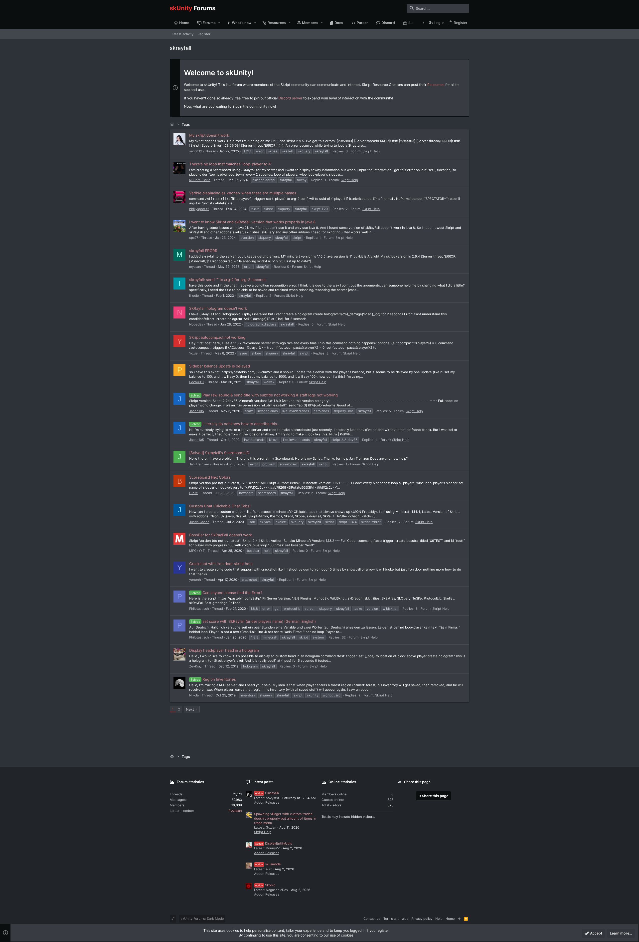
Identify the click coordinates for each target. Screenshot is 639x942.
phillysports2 (199, 209)
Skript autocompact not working (217, 337)
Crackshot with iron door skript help (221, 563)
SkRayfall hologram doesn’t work (218, 308)
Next (190, 709)
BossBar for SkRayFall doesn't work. (221, 535)
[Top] (459, 918)
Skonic (265, 885)
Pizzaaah (235, 811)
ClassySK (267, 793)
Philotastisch (199, 609)
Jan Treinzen (199, 464)
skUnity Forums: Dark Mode (202, 919)
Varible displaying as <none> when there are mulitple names (242, 193)
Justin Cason (199, 522)
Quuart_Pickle (199, 180)
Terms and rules (395, 919)
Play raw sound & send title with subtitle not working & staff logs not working (264, 395)
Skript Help (371, 151)
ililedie (194, 296)
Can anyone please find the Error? (226, 592)
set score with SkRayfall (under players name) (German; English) (253, 621)
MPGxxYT (197, 551)
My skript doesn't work (209, 135)
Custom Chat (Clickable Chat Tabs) (220, 506)
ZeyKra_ (195, 666)
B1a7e (193, 493)
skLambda (268, 864)
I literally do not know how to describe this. (234, 423)
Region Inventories (213, 679)
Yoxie (193, 353)
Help (439, 919)
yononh (195, 580)
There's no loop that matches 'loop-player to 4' (230, 164)
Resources (435, 84)
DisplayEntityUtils (273, 843)
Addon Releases (266, 802)
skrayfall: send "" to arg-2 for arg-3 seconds (228, 279)
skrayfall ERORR (203, 250)
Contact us (371, 919)
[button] (219, 22)
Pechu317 (196, 382)
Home (450, 919)
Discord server (290, 98)
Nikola (194, 695)
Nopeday (196, 324)
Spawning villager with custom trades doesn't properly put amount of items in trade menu (285, 818)
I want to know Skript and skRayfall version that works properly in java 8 (252, 222)
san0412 (195, 151)
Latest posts (263, 782)
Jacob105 (196, 411)
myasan (195, 267)
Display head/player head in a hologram (224, 650)
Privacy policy (421, 919)
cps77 (193, 238)
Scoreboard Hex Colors (210, 477)
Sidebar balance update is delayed (219, 366)
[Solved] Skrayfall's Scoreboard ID (219, 452)
